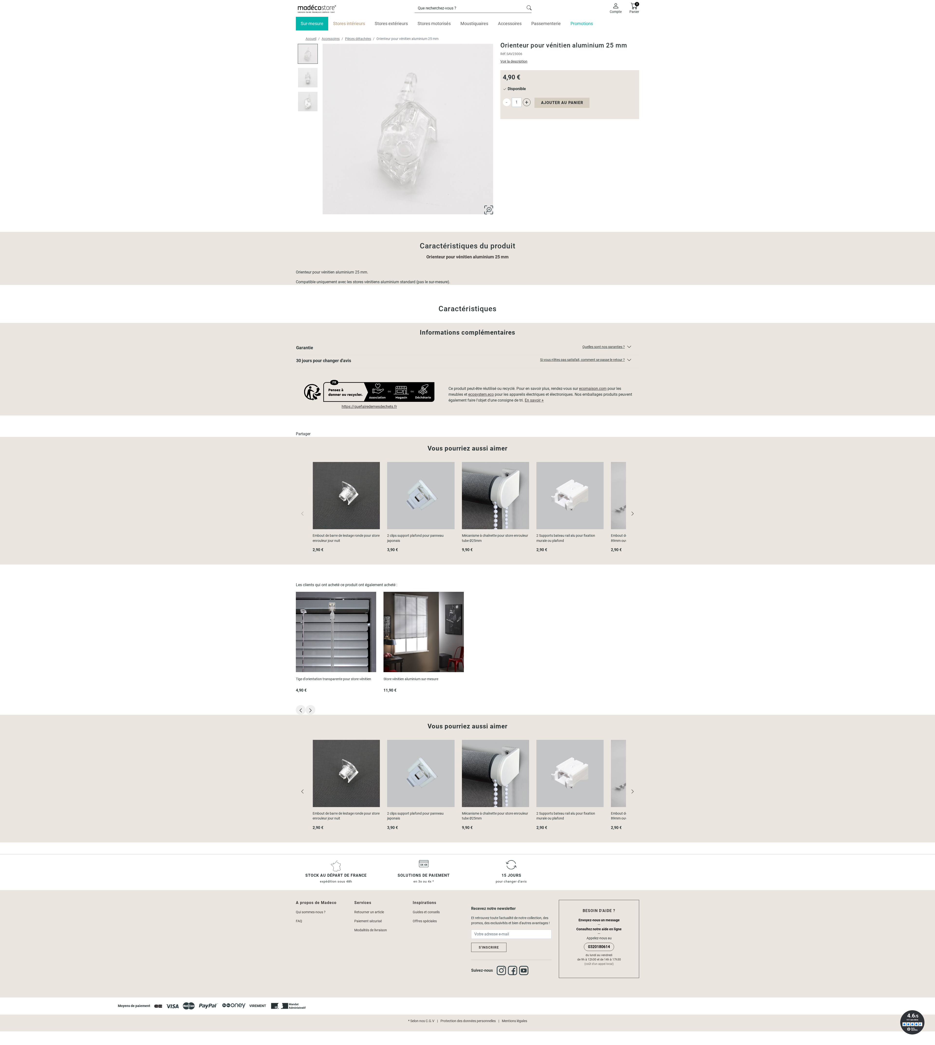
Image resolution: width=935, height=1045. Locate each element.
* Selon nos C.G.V (421, 1021)
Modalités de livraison (370, 930)
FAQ (299, 921)
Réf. (503, 54)
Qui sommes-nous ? (311, 912)
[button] (467, 348)
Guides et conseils (426, 912)
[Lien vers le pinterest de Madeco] (524, 970)
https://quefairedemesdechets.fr (369, 406)
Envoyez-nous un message (599, 920)
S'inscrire (489, 947)
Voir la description (513, 61)
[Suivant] (632, 513)
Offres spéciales (425, 921)
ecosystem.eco (481, 394)
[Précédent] (302, 791)
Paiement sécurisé (368, 921)
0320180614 (599, 946)
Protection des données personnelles (468, 1021)
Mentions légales (514, 1021)
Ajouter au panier (562, 102)
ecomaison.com (593, 388)
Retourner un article (369, 912)
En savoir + (534, 400)
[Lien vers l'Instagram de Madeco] (502, 970)
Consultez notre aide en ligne (599, 929)
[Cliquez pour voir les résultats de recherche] (529, 7)
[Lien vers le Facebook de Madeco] (513, 970)
